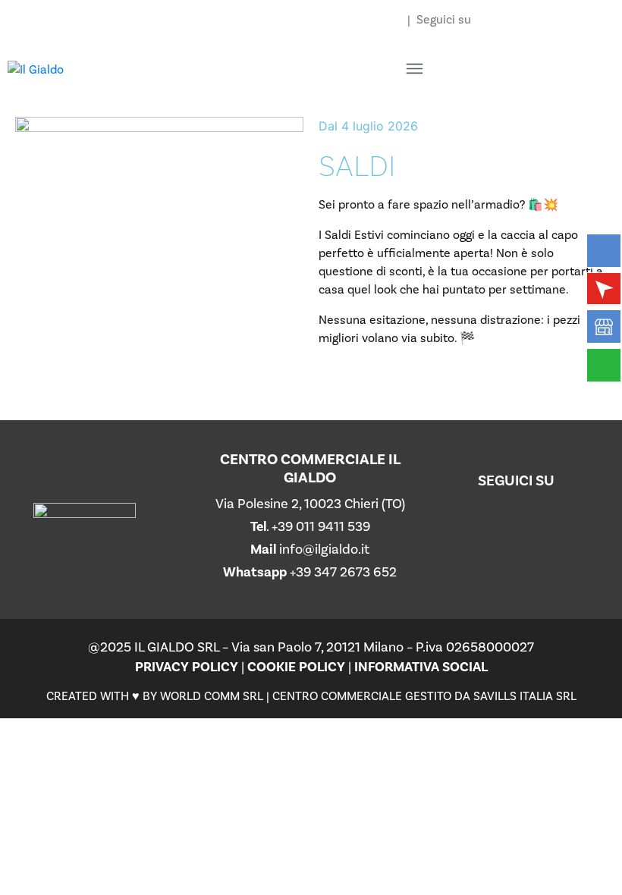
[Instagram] (479, 538)
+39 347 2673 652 (343, 572)
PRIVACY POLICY (186, 667)
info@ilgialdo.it (324, 549)
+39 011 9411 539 (321, 526)
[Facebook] (553, 538)
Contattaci (371, 19)
